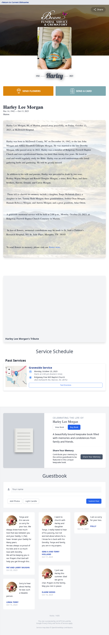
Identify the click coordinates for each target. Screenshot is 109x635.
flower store (54, 247)
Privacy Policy (47, 623)
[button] (16, 373)
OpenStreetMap (57, 627)
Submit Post (94, 501)
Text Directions (65, 385)
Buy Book (74, 427)
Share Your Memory (91, 457)
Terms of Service (62, 623)
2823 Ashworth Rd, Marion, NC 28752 (50, 380)
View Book (59, 427)
